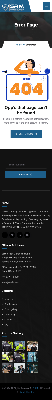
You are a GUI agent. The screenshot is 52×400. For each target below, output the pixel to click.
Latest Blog (10, 314)
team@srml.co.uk (10, 282)
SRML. (36, 388)
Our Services (10, 304)
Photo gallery (10, 309)
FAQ (6, 324)
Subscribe (24, 174)
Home (18, 44)
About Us (8, 299)
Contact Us (9, 319)
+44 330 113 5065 (11, 276)
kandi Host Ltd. (27, 392)
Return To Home (24, 133)
